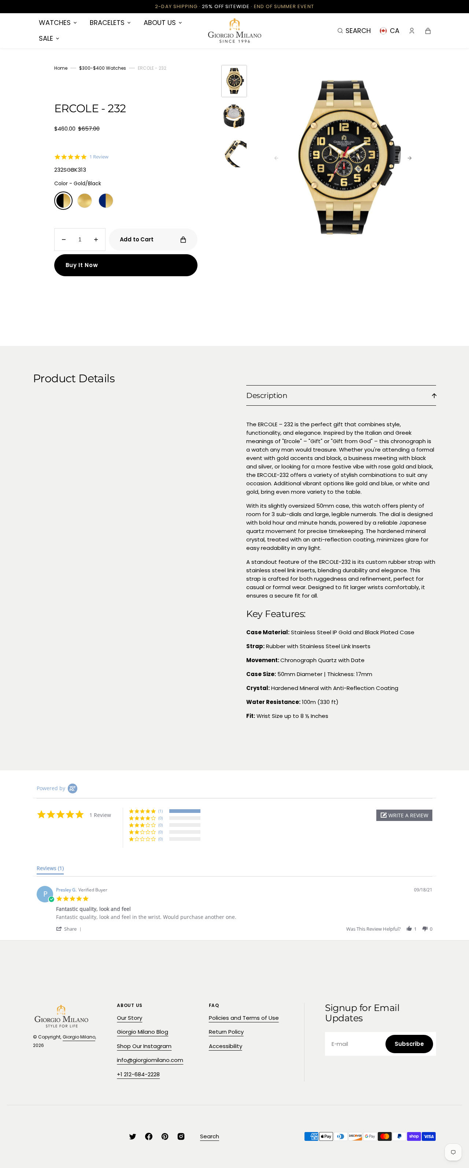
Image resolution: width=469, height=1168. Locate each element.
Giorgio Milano (79, 1037)
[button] (354, 30)
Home (60, 68)
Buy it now (82, 265)
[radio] (63, 200)
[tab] (50, 870)
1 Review (98, 157)
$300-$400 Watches (102, 68)
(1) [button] (160, 811)
